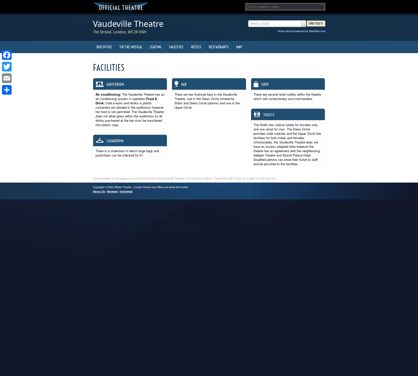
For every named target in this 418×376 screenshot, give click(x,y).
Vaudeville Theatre (128, 23)
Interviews (126, 191)
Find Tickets (316, 23)
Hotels (196, 47)
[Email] (7, 78)
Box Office (104, 47)
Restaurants (219, 47)
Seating (155, 47)
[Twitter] (7, 66)
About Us (99, 191)
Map (239, 47)
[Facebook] (7, 55)
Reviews (112, 191)
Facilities (176, 47)
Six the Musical (130, 47)
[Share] (7, 90)
